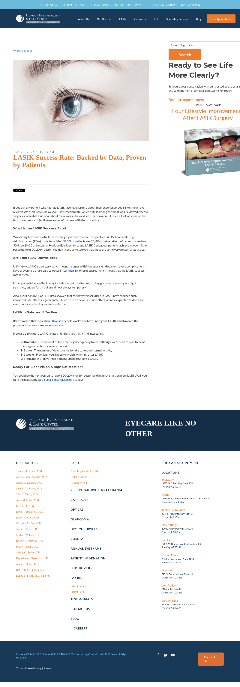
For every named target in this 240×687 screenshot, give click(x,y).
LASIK (122, 19)
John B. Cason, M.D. (27, 494)
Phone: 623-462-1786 (28, 654)
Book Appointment (221, 19)
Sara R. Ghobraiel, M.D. (29, 488)
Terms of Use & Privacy (28, 668)
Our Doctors (104, 19)
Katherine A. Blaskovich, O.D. (32, 558)
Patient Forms (78, 586)
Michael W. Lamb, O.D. (29, 535)
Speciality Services (177, 19)
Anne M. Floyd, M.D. (28, 500)
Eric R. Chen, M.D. (26, 506)
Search (185, 54)
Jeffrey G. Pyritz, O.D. (28, 552)
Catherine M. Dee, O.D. (29, 523)
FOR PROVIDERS (165, 5)
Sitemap (48, 668)
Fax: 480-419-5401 (54, 654)
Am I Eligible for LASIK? (85, 471)
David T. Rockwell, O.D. (29, 511)
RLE (156, 19)
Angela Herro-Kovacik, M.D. (31, 477)
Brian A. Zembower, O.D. (30, 540)
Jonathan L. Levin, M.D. (29, 471)
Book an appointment (187, 99)
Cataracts (140, 19)
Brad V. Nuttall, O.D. (27, 546)
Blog (199, 19)
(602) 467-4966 (190, 5)
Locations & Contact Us (111, 5)
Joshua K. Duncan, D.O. (29, 482)
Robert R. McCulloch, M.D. (31, 570)
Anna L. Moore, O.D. (27, 564)
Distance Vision (79, 477)
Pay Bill (141, 5)
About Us (83, 19)
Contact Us (209, 659)
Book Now (48, 5)
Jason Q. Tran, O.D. (27, 529)
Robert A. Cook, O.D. (28, 517)
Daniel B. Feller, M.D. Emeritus (33, 575)
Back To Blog (24, 50)
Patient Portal (74, 5)
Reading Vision (79, 482)
